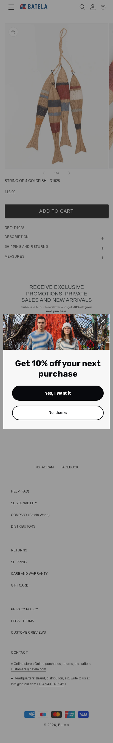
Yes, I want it (58, 393)
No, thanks (58, 412)
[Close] (103, 320)
